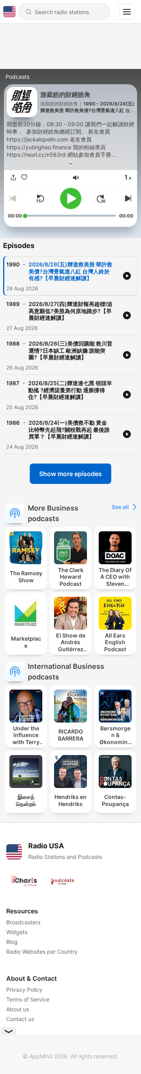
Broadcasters (23, 922)
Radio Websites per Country (42, 951)
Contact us (20, 1019)
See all (120, 506)
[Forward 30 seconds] (101, 198)
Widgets (16, 932)
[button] (76, 178)
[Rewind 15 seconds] (40, 198)
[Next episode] (127, 198)
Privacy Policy (24, 989)
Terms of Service (27, 999)
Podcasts (17, 76)
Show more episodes (70, 474)
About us (17, 1009)
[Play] (70, 198)
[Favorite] (24, 178)
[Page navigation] (127, 12)
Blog (12, 941)
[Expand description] (70, 163)
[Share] (13, 178)
